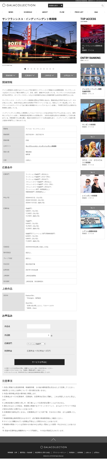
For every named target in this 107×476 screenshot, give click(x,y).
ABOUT (45, 12)
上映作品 (48, 75)
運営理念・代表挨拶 (26, 452)
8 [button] (47, 69)
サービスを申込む (39, 362)
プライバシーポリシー (59, 452)
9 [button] (50, 69)
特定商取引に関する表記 (42, 452)
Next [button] (75, 42)
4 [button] (35, 69)
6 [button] (41, 69)
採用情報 (80, 452)
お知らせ (88, 452)
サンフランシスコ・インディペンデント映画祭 (41, 146)
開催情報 (9, 75)
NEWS (11, 12)
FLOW (62, 12)
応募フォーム (28, 368)
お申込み (67, 75)
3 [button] (32, 69)
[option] (39, 44)
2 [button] (28, 69)
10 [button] (54, 69)
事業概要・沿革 (12, 452)
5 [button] (38, 69)
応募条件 (28, 75)
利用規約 (72, 452)
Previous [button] (4, 42)
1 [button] (25, 69)
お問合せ (96, 452)
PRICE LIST (79, 12)
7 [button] (44, 69)
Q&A (96, 12)
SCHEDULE (28, 12)
